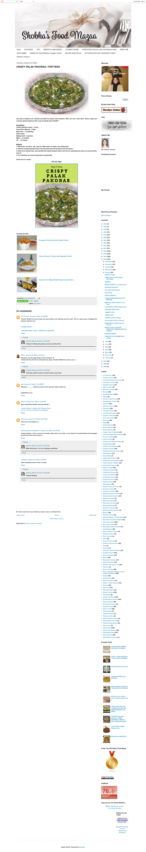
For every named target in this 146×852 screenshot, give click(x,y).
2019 (105, 240)
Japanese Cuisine (109, 470)
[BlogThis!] (32, 301)
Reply (23, 333)
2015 (105, 251)
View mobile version (56, 518)
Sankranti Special (109, 580)
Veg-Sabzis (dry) (108, 632)
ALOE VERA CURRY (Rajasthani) (116, 307)
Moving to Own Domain (111, 510)
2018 (105, 243)
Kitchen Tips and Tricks (111, 486)
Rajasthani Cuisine (109, 560)
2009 (105, 366)
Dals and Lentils (108, 418)
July (106, 341)
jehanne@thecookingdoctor (30, 430)
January (108, 358)
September (109, 269)
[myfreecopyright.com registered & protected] (122, 832)
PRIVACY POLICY (23, 57)
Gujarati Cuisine (108, 448)
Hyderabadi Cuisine (109, 458)
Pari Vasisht (25, 316)
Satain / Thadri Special (110, 583)
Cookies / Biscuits (109, 415)
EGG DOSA (108, 293)
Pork (104, 545)
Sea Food (106, 587)
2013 (105, 256)
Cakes (105, 396)
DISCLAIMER (22, 53)
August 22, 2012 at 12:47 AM (37, 419)
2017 (105, 245)
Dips (104, 422)
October (108, 267)
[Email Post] (39, 298)
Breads (105, 392)
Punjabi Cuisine (108, 553)
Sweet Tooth (107, 609)
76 (105, 791)
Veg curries (107, 625)
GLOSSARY (28, 49)
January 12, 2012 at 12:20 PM (34, 384)
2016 (105, 248)
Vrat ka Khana (107, 635)
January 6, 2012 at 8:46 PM (39, 316)
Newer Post (20, 515)
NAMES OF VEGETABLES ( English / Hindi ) (46, 53)
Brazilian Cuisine (109, 389)
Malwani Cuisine (108, 498)
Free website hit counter (115, 808)
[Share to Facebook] (35, 301)
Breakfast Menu (108, 394)
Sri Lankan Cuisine (109, 604)
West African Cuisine (110, 637)
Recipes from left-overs (111, 564)
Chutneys (106, 408)
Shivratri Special (108, 590)
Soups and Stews (109, 597)
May (106, 347)
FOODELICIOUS (26, 327)
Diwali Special (108, 425)
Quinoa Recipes (108, 555)
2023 (105, 229)
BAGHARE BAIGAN (111, 287)
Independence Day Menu (111, 460)
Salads (105, 575)
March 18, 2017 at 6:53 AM (40, 370)
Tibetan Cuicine (108, 613)
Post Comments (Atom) (34, 523)
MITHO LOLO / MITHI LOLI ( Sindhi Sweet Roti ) (119, 698)
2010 (105, 364)
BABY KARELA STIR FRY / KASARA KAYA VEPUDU (119, 687)
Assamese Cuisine (109, 382)
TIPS (38, 49)
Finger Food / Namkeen (111, 432)
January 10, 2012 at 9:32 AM (35, 355)
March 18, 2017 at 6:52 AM (40, 341)
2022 (105, 232)
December (108, 261)
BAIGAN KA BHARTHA (118, 736)
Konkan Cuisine (108, 489)
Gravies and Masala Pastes (112, 441)
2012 (105, 259)
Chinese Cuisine (108, 406)
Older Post (92, 515)
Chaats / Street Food (110, 399)
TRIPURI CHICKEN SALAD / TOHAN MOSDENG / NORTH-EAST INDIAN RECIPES (118, 719)
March (107, 352)
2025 (105, 224)
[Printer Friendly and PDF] (22, 301)
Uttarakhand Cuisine (110, 620)
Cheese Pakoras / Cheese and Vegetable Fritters (55, 256)
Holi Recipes (107, 453)
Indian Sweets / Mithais (111, 463)
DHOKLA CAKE (110, 275)
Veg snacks (37, 303)
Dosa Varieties (108, 427)
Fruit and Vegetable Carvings (113, 434)
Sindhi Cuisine (108, 592)
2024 (105, 226)
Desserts (106, 420)
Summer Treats (108, 606)
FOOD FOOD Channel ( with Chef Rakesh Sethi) (99, 49)
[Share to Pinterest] (37, 301)
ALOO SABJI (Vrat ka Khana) (114, 320)
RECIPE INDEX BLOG (73, 53)
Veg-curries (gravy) (109, 630)
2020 (105, 237)
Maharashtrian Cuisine (110, 496)
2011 (105, 361)
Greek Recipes (108, 444)
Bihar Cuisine (107, 387)
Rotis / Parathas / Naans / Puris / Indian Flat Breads (114, 572)
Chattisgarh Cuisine (110, 401)
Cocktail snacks (108, 411)
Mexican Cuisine (108, 501)
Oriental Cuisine (108, 534)
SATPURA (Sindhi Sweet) (119, 666)
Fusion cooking (108, 437)
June (107, 344)
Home (19, 49)
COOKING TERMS (72, 49)
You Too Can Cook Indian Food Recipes (34, 410)
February (108, 355)
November (108, 264)
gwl (22, 384)
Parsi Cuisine (107, 536)
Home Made (107, 456)
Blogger (82, 847)
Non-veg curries (108, 522)
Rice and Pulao (108, 569)
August (108, 272)
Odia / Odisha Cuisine (110, 531)
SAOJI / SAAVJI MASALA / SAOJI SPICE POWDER (119, 657)
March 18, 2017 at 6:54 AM (40, 445)
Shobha (28, 341)
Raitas (105, 557)
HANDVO (108, 282)
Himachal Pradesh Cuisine (112, 451)
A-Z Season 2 (107, 375)
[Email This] (30, 301)
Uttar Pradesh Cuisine (110, 618)
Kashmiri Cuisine (109, 479)
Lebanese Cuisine (109, 491)
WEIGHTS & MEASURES (52, 49)
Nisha (23, 355)
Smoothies (106, 594)
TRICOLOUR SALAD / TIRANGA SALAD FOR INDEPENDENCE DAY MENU (118, 709)
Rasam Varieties (108, 562)
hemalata (24, 459)
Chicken (106, 403)
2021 (105, 235)
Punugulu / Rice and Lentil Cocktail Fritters (54, 240)
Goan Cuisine (107, 439)
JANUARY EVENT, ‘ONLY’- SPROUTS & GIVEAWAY (37, 330)
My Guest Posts (108, 515)
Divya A (23, 401)
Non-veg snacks (108, 524)
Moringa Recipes (109, 505)
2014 (105, 254)
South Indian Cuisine (110, 599)
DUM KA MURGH (110, 295)
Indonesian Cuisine (109, 465)
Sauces (105, 585)
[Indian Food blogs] (112, 772)
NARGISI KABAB (110, 333)
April (107, 349)
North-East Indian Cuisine (112, 526)
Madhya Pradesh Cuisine (111, 493)
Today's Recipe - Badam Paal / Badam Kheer (36, 408)
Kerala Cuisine (108, 482)
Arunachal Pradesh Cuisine (112, 380)
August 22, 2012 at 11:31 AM (50, 430)
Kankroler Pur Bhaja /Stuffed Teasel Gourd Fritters (56, 280)
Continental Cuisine (110, 413)
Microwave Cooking (110, 503)
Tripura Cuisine (108, 616)
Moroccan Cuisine (109, 508)
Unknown (24, 419)
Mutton (105, 512)
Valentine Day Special (110, 623)
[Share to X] (33, 301)
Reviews (106, 567)
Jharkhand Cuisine (109, 472)
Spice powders (108, 602)
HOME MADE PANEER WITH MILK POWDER (118, 647)
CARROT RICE (109, 312)
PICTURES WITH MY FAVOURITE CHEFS (100, 53)
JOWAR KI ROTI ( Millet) (113, 318)
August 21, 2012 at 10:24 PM (36, 401)
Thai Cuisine (107, 611)
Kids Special (107, 484)
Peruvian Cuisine (109, 541)
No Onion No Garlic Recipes (112, 519)
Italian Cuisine (108, 467)
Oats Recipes (107, 529)
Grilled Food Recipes (110, 446)
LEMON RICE (109, 315)
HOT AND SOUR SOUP (112, 290)
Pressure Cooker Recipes (111, 550)
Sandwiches (107, 578)
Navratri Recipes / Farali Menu (113, 517)
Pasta (105, 538)
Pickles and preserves (110, 543)
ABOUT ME (124, 49)
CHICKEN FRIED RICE (112, 309)
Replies (25, 337)
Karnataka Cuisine (109, 477)
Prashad (106, 548)
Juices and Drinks (109, 474)
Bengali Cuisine (108, 385)
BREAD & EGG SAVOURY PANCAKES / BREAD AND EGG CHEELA (116, 329)
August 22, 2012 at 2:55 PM (37, 459)
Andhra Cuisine (108, 377)
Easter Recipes (108, 430)
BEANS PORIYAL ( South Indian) (116, 284)
